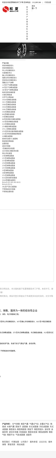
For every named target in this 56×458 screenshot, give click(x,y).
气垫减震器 (20, 435)
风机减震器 (44, 427)
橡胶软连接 (32, 432)
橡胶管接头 (39, 429)
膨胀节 (18, 427)
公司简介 (24, 442)
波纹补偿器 (13, 432)
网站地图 (20, 444)
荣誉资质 (11, 444)
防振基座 (23, 432)
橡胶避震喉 (43, 432)
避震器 (25, 427)
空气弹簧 (16, 424)
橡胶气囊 (24, 424)
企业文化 (43, 442)
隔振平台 (11, 435)
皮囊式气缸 (44, 424)
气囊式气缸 (34, 424)
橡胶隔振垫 (22, 429)
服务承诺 (34, 442)
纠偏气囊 (11, 427)
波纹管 (47, 429)
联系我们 (6, 442)
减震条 (29, 435)
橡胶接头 (12, 429)
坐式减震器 (33, 427)
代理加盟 (47, 2)
